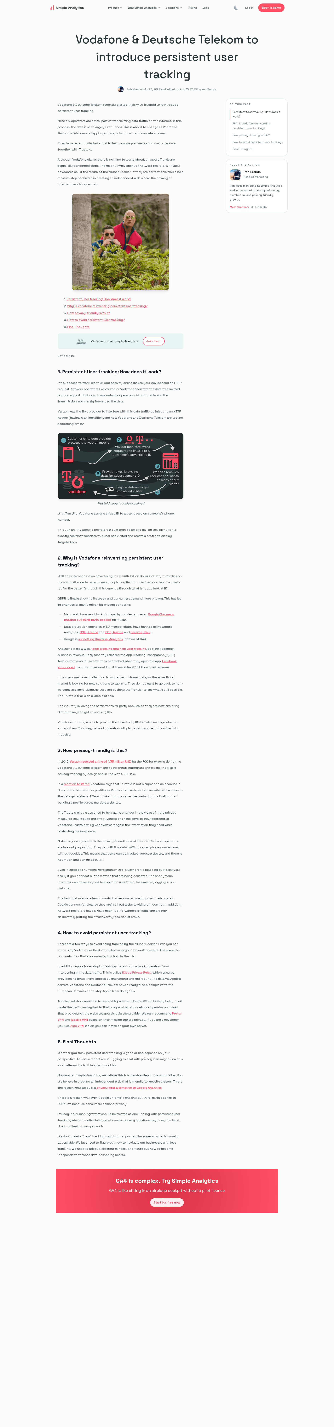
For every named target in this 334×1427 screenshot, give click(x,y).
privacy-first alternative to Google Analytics (129, 1088)
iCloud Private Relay (136, 972)
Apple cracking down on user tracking (118, 649)
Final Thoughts (78, 327)
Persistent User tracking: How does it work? (99, 299)
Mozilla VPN (79, 1020)
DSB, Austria (114, 632)
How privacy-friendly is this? (88, 313)
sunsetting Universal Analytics (100, 639)
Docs (205, 7)
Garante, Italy (140, 632)
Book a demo (271, 8)
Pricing (192, 7)
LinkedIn (261, 207)
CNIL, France (89, 632)
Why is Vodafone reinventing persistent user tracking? (107, 306)
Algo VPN (77, 1026)
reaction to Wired (76, 784)
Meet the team (239, 207)
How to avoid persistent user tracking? (96, 320)
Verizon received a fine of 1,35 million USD (100, 761)
